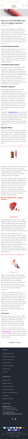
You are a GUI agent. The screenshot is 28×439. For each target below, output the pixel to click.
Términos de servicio (8, 359)
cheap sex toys (12, 112)
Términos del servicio (14, 436)
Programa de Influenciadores (10, 392)
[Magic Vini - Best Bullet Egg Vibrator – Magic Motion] (14, 262)
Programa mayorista (8, 389)
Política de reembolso (10, 434)
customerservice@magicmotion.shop (12, 414)
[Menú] (1, 5)
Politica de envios (7, 362)
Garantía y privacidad (8, 365)
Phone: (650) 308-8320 (9, 412)
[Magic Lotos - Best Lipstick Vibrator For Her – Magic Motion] (14, 154)
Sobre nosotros (7, 380)
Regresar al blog (15, 342)
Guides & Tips (6, 368)
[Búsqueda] (23, 5)
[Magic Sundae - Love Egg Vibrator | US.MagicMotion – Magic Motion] (14, 207)
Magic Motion (7, 331)
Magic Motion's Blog (8, 398)
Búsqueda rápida (7, 383)
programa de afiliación (8, 386)
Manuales (5, 371)
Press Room (6, 395)
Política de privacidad (21, 434)
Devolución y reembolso (9, 356)
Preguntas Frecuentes (8, 353)
